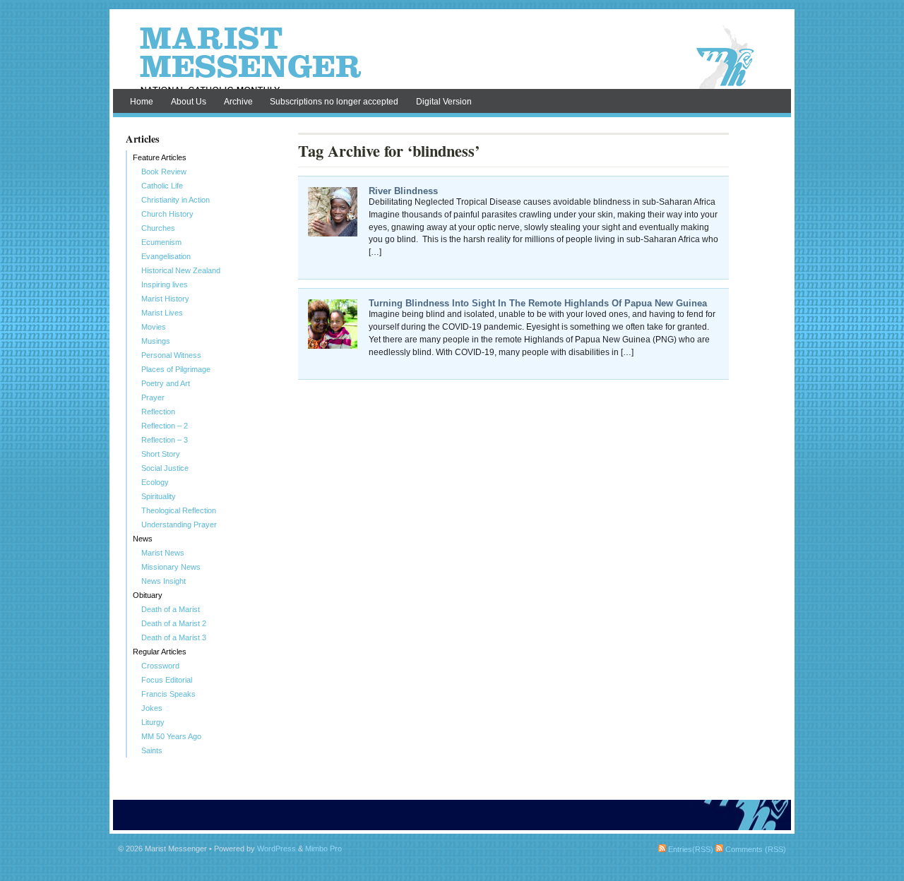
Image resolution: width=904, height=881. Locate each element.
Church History (167, 214)
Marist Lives (162, 312)
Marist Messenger (452, 58)
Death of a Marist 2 (173, 623)
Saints (151, 750)
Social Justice (165, 468)
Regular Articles (159, 651)
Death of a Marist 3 (173, 637)
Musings (155, 341)
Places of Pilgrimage (175, 369)
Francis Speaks (168, 694)
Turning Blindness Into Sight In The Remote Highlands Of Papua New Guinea (538, 303)
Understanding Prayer (179, 524)
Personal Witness (171, 355)
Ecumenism (161, 242)
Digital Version (444, 102)
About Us (188, 102)
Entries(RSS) (689, 849)
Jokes (151, 708)
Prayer (153, 397)
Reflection (158, 411)
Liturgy (153, 722)
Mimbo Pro (323, 848)
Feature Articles (159, 157)
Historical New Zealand (180, 270)
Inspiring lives (164, 284)
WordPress (276, 848)
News (143, 538)
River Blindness (403, 191)
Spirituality (158, 496)
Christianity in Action (175, 200)
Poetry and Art (165, 383)
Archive (238, 102)
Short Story (160, 454)
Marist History (165, 298)
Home (141, 102)
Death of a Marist (170, 609)
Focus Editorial (166, 680)
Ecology (155, 482)
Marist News (162, 553)
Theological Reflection (178, 510)
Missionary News (171, 567)
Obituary (147, 595)
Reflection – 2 (164, 425)
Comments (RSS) (754, 849)
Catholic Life (162, 185)
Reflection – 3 (164, 440)
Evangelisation (166, 256)
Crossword (160, 665)
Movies (153, 327)
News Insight (163, 581)
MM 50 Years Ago (171, 736)
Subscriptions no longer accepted (334, 102)
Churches (158, 228)
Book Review (163, 171)
